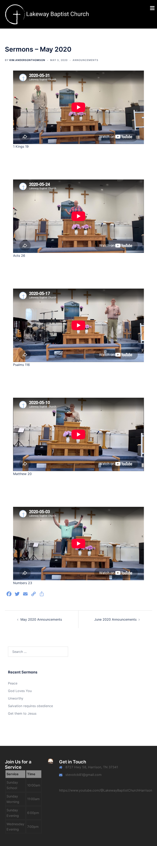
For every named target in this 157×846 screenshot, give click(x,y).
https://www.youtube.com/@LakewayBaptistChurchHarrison (105, 790)
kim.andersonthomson (27, 60)
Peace (12, 683)
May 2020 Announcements (41, 619)
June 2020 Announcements (115, 619)
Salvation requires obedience (30, 706)
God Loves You (20, 691)
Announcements (85, 60)
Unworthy (15, 698)
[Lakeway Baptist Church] (47, 14)
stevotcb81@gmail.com (83, 775)
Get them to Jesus (22, 713)
